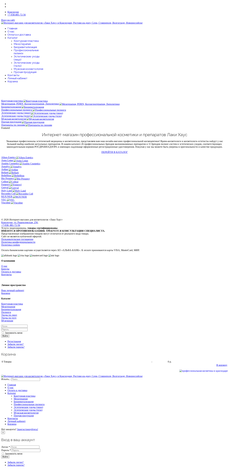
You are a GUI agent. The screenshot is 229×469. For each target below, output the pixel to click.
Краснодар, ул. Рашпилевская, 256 (19, 222)
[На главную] (203, 371)
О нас (10, 31)
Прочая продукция (25, 72)
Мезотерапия (22, 44)
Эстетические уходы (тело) (16, 116)
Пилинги (6, 312)
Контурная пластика (26, 40)
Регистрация (14, 341)
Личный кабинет (17, 78)
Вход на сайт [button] (8, 20)
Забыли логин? (15, 344)
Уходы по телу (9, 318)
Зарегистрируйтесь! (27, 429)
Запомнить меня (13, 332)
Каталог (12, 37)
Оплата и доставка (19, 34)
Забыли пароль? (15, 347)
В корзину (221, 365)
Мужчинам (7, 320)
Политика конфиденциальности (18, 242)
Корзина (12, 81)
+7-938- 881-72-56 (10, 225)
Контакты (13, 75)
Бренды (5, 269)
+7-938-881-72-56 (16, 14)
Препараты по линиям (13, 125)
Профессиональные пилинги (17, 110)
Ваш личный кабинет (12, 290)
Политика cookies (10, 245)
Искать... (6, 379)
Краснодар (13, 12)
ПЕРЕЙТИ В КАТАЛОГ (114, 152)
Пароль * (6, 450)
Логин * (5, 447)
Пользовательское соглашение (17, 239)
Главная (12, 28)
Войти (5, 336)
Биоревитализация (25, 47)
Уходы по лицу (9, 315)
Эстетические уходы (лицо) (16, 112)
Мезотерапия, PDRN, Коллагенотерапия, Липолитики (30, 103)
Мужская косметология (28, 68)
